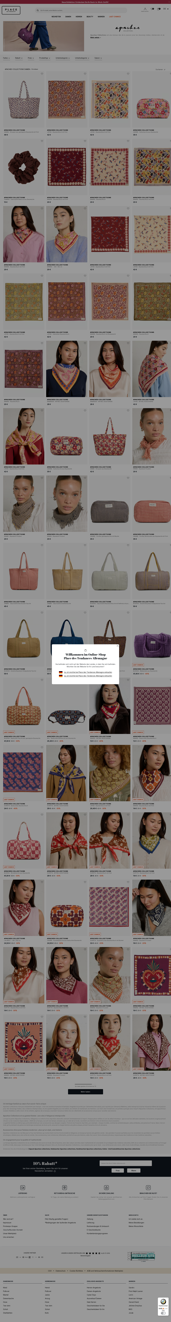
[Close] (117, 646)
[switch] (163, 1313)
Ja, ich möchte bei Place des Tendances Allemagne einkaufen (88, 672)
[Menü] (167, 1299)
